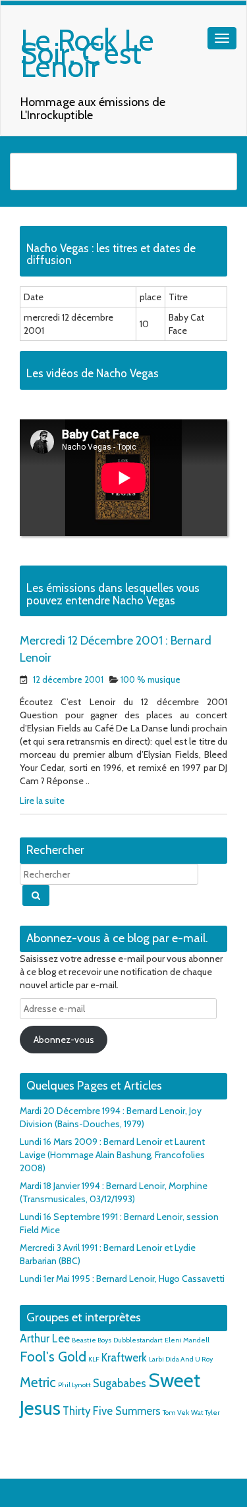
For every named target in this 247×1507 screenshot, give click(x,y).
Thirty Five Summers (112, 1410)
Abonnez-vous (64, 1039)
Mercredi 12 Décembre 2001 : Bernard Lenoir (115, 649)
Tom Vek (176, 1412)
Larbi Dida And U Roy (181, 1359)
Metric (38, 1382)
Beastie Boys (91, 1340)
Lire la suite (42, 800)
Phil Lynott (74, 1385)
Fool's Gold (53, 1356)
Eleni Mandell (187, 1340)
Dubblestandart (138, 1340)
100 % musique (150, 679)
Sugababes (119, 1383)
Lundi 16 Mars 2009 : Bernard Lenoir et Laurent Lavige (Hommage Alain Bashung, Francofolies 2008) (112, 1155)
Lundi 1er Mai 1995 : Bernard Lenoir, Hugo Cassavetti (122, 1278)
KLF (93, 1359)
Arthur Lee (45, 1338)
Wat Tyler (205, 1412)
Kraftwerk (124, 1357)
